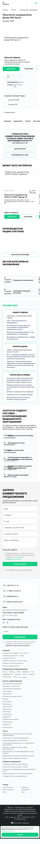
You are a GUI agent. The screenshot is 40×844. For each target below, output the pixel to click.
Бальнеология (7, 709)
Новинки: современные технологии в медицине (17, 773)
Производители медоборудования (15, 669)
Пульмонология (7, 722)
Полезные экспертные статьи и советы (15, 661)
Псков (4, 792)
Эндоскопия (6, 724)
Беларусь (12, 672)
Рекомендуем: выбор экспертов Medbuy (15, 764)
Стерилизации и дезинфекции (12, 689)
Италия (24, 674)
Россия (5, 672)
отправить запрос (20, 564)
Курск (23, 792)
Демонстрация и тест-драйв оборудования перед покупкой (18, 752)
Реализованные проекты (10, 655)
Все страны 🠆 (23, 677)
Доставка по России (9, 658)
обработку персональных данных (18, 645)
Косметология (7, 714)
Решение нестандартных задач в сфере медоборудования (15, 748)
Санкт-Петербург (8, 789)
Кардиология (7, 717)
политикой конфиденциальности (15, 558)
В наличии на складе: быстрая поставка (15, 767)
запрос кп (11, 69)
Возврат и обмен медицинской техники (15, 758)
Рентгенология (7, 701)
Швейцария (25, 672)
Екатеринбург (25, 789)
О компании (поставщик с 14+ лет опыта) (15, 653)
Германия (18, 674)
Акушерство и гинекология (11, 686)
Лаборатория (7, 711)
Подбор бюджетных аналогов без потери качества (18, 756)
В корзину (28, 217)
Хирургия (6, 699)
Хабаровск (24, 787)
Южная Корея (7, 677)
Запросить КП (20, 149)
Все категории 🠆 (8, 727)
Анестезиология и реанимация (12, 683)
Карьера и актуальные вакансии (13, 663)
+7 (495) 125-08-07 (29, 3)
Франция (31, 674)
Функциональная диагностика (12, 696)
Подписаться (20, 637)
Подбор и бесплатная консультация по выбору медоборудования (17, 734)
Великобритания (8, 674)
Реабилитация (7, 704)
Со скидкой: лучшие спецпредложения (15, 776)
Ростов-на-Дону (8, 787)
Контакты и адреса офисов (11, 666)
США (32, 672)
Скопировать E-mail (20, 155)
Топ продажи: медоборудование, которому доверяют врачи (19, 770)
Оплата (22, 655)
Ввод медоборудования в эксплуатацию (15, 740)
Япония (15, 677)
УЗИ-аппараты (7, 691)
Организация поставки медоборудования (16, 738)
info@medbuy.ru (20, 143)
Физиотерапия (7, 694)
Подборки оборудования (12, 761)
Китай (18, 672)
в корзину (29, 69)
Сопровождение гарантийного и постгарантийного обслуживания (18, 744)
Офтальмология (8, 706)
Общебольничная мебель (11, 719)
